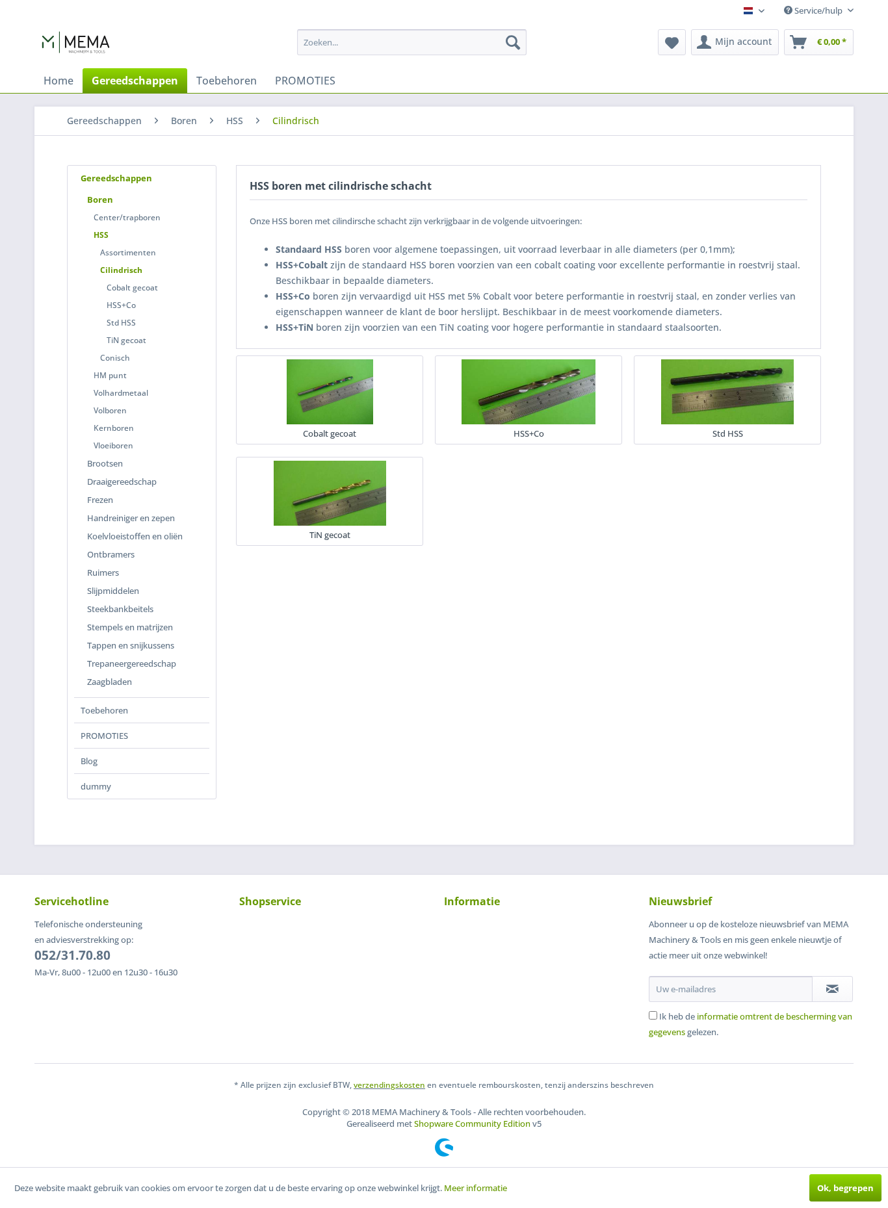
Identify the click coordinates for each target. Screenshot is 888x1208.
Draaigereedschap (122, 481)
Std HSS (121, 322)
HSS (101, 234)
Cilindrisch (121, 270)
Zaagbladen (109, 682)
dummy (96, 786)
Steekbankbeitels (120, 609)
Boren (100, 199)
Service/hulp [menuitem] (818, 10)
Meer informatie (475, 1188)
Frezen (100, 500)
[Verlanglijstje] (672, 42)
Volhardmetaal (121, 392)
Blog (89, 761)
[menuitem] (412, 42)
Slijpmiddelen (113, 591)
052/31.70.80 (72, 955)
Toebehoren (104, 710)
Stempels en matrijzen (130, 627)
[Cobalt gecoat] (329, 391)
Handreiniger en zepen (131, 518)
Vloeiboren (113, 445)
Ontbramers (111, 554)
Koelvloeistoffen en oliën (135, 536)
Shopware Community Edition (472, 1123)
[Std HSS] (727, 391)
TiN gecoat (126, 340)
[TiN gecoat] (329, 493)
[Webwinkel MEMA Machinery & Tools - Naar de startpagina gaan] (76, 45)
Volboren (110, 410)
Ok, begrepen (845, 1188)
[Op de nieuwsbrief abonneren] (832, 989)
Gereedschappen (116, 178)
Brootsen (105, 463)
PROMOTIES (104, 735)
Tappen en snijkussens (130, 645)
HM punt (110, 375)
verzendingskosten (389, 1084)
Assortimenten (128, 252)
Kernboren (114, 427)
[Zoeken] (513, 42)
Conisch (115, 357)
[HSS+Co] (528, 391)
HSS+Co (121, 305)
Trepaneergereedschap (131, 663)
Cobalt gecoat (132, 287)
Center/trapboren (127, 217)
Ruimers (103, 572)
